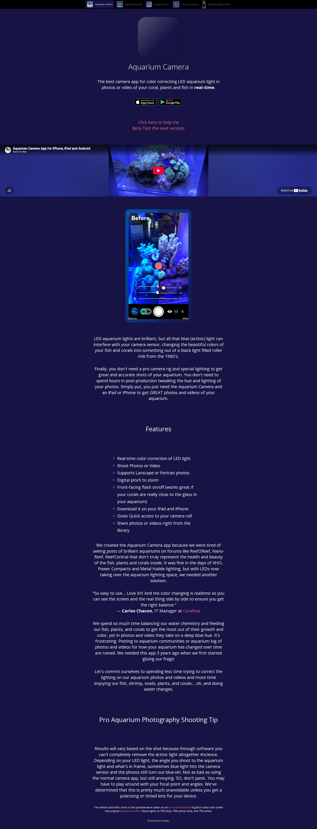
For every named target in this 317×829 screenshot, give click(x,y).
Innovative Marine (180, 807)
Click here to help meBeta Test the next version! (158, 125)
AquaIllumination (130, 811)
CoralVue (191, 611)
